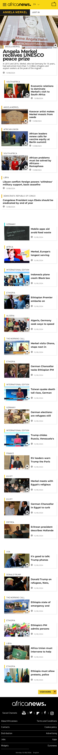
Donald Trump (13, 575)
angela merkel (15, 12)
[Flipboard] (38, 713)
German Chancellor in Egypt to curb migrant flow (42, 506)
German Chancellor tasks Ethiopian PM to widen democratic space (43, 368)
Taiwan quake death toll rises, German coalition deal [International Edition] (43, 391)
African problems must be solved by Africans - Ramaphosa (40, 162)
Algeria (10, 316)
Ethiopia (10, 293)
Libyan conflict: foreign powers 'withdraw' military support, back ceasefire (28, 183)
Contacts (5, 727)
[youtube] (24, 713)
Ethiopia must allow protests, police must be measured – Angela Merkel (43, 673)
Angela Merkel (12, 47)
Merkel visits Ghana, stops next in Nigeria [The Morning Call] (43, 345)
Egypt (9, 476)
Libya (6, 178)
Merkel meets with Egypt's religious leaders (42, 483)
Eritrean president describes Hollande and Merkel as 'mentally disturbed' (43, 529)
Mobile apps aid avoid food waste (41, 231)
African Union (11, 129)
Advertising (51, 733)
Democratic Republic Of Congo (19, 196)
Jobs (3, 740)
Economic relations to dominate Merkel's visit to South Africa (42, 90)
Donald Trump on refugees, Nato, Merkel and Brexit (41, 581)
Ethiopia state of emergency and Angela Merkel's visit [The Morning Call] (41, 604)
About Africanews (9, 721)
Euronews (52, 746)
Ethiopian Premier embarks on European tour (42, 299)
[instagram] (52, 713)
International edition (17, 270)
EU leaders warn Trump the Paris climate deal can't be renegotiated (41, 460)
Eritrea (10, 522)
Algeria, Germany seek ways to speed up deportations (42, 322)
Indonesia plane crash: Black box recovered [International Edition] (40, 276)
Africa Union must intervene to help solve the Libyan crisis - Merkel (41, 650)
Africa (9, 247)
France (10, 453)
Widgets (5, 746)
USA (8, 552)
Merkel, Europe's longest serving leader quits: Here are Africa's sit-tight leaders (42, 253)
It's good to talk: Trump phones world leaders (40, 558)
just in (36, 12)
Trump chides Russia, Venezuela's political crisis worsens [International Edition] (42, 437)
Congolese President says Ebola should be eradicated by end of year (28, 201)
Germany (11, 224)
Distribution (6, 733)
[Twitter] (31, 713)
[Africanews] (19, 4)
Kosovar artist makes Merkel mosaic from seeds (41, 114)
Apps (54, 740)
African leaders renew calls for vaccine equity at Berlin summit (39, 137)
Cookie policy (50, 727)
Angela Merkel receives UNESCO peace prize (23, 55)
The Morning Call (15, 339)
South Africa (13, 82)
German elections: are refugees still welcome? (41, 414)
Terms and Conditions (47, 721)
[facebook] (45, 713)
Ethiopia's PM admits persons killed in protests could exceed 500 (41, 627)
